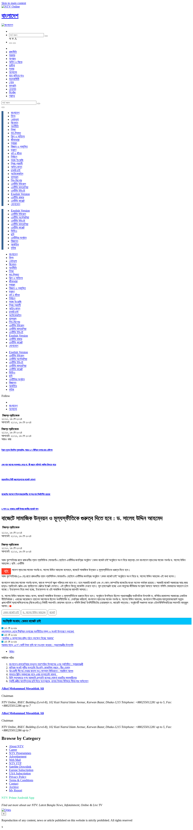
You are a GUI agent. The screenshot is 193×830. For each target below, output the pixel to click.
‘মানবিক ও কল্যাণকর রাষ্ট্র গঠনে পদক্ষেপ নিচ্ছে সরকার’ (28, 638)
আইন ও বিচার (15, 62)
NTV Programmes (20, 753)
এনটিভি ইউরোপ (18, 183)
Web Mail (15, 759)
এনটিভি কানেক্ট (18, 200)
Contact (13, 783)
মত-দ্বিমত (16, 133)
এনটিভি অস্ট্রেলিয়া (20, 217)
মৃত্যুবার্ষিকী (14, 79)
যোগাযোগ (15, 204)
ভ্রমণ (13, 150)
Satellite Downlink (20, 766)
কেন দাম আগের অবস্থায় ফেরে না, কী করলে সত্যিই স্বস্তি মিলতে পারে (29, 464)
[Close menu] (3, 107)
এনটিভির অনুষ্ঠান (19, 237)
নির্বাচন (14, 156)
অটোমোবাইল (17, 173)
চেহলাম (12, 89)
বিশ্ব (13, 116)
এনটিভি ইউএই (18, 190)
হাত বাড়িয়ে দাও (16, 75)
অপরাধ (12, 58)
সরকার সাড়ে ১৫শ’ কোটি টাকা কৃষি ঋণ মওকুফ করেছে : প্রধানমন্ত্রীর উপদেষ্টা (37, 645)
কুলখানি (12, 85)
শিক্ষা (13, 129)
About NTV (16, 746)
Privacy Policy (17, 776)
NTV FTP (15, 763)
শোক (11, 82)
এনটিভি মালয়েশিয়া (19, 187)
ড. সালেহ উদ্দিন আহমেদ (34, 612)
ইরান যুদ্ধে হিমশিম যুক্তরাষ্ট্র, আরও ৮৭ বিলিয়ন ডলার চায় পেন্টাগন (27, 450)
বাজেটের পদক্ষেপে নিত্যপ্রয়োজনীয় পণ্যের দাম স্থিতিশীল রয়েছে (26, 494)
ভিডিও (14, 231)
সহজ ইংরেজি (17, 160)
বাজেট (52, 612)
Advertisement (17, 756)
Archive (14, 787)
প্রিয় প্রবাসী (17, 163)
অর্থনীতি (15, 126)
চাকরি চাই (15, 170)
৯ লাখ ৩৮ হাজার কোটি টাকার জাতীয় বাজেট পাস (20, 508)
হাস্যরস (14, 177)
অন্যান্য (13, 72)
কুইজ (13, 247)
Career (13, 749)
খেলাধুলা (15, 119)
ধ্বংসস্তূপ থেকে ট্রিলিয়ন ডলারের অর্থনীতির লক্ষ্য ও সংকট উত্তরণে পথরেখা (38, 631)
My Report (15, 790)
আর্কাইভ (15, 244)
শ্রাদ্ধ (12, 96)
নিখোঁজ (12, 92)
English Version (20, 194)
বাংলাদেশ (10, 15)
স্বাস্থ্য (14, 143)
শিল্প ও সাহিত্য (18, 136)
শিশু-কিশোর (16, 180)
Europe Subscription (21, 770)
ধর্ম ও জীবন (16, 153)
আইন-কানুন (16, 167)
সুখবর (11, 68)
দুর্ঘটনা (12, 65)
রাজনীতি (13, 51)
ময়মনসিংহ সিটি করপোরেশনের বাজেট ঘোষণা (18, 479)
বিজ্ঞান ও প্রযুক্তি (19, 146)
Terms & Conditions (21, 780)
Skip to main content (14, 3)
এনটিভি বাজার (17, 197)
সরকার (12, 55)
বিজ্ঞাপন (14, 241)
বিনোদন (14, 122)
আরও (11, 651)
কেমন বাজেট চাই (11, 612)
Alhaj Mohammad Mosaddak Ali (23, 688)
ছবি (12, 234)
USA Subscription (20, 773)
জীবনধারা (15, 139)
